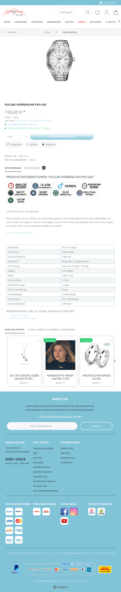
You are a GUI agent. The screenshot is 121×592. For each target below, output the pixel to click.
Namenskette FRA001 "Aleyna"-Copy (60, 377)
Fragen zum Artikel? (19, 315)
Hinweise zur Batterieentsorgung (44, 479)
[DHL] (37, 512)
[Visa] (9, 521)
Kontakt (37, 457)
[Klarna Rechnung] (19, 540)
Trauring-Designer (43, 448)
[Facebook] (64, 512)
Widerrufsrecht (42, 467)
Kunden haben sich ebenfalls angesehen (51, 329)
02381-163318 (16, 459)
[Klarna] (9, 512)
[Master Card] (19, 521)
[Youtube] (64, 521)
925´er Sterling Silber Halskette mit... (24, 377)
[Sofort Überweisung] (9, 530)
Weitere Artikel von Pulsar (22, 318)
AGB (35, 453)
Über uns (65, 453)
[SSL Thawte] (92, 512)
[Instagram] (74, 512)
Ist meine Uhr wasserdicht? (19, 232)
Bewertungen (34, 167)
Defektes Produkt (42, 472)
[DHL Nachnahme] (46, 512)
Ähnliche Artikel (15, 329)
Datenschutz (67, 457)
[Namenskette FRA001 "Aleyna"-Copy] (60, 355)
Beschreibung (13, 167)
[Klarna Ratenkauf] (9, 540)
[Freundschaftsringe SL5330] (97, 355)
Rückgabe (38, 462)
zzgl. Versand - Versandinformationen (34, 120)
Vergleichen (16, 144)
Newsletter (66, 448)
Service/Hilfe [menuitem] (108, 2)
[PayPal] (19, 512)
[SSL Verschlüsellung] (101, 512)
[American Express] (19, 530)
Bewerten (50, 144)
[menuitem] (94, 3)
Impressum (66, 462)
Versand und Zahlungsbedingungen (45, 488)
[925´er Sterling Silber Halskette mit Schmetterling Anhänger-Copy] (24, 355)
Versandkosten (53, 553)
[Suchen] (87, 12)
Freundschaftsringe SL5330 (97, 377)
